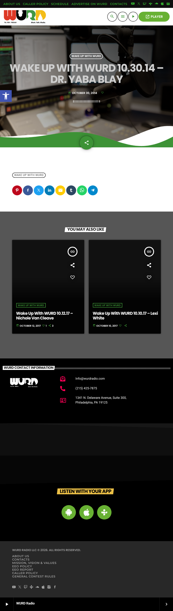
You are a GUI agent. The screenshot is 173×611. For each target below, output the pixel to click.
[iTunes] (162, 4)
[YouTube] (133, 4)
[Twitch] (144, 4)
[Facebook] (55, 587)
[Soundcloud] (156, 4)
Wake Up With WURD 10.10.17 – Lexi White (125, 316)
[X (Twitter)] (139, 4)
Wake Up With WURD (86, 56)
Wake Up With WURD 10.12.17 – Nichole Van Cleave (44, 316)
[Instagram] (168, 4)
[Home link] (25, 17)
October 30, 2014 (83, 93)
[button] (6, 96)
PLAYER (154, 16)
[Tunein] (150, 4)
